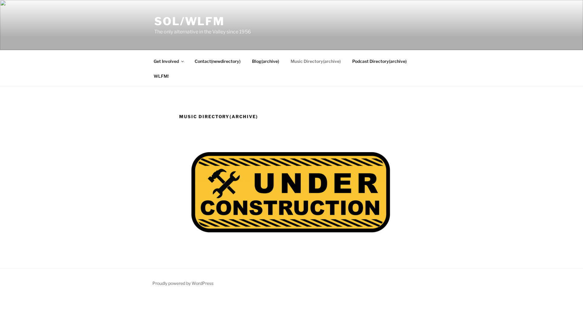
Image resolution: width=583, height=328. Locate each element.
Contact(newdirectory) (217, 61)
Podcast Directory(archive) (379, 61)
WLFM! (161, 76)
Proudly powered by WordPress (182, 283)
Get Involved (166, 61)
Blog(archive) (265, 61)
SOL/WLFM (189, 21)
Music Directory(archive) (316, 61)
